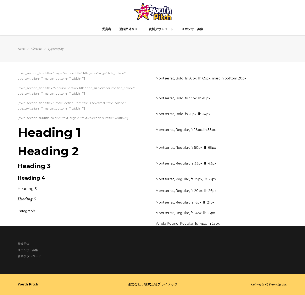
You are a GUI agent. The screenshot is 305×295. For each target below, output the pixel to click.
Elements (36, 49)
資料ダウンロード (29, 256)
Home (21, 49)
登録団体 (23, 244)
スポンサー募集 (28, 250)
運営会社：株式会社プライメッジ (152, 284)
